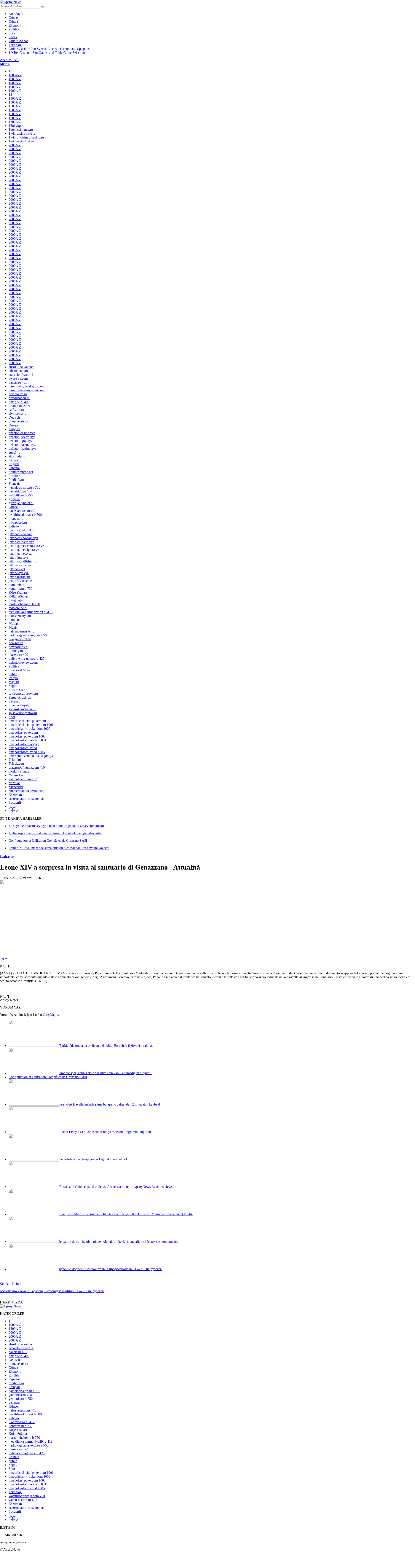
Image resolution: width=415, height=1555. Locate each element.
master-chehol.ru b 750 (24, 604)
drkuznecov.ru (18, 421)
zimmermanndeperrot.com (26, 791)
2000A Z (15, 145)
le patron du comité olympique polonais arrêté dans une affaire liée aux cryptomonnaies (118, 1241)
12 (10, 94)
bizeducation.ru (19, 398)
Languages (16, 600)
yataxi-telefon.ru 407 (23, 779)
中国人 (14, 811)
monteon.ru (16, 619)
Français (14, 483)
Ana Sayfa (16, 14)
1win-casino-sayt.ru (22, 133)
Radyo (13, 678)
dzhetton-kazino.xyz (22, 448)
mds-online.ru (18, 608)
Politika (14, 29)
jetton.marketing (20, 577)
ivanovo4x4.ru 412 (22, 530)
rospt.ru (14, 682)
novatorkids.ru (18, 647)
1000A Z (15, 79)
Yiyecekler (16, 787)
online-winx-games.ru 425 (27, 658)
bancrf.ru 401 (18, 382)
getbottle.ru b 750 (21, 495)
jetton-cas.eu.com (20, 534)
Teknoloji (15, 45)
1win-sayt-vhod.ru (21, 141)
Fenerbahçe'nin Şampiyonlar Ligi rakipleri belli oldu (94, 1159)
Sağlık (13, 37)
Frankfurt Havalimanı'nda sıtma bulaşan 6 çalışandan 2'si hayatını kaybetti (109, 1104)
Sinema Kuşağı (19, 705)
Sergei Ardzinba (20, 697)
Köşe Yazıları (18, 592)
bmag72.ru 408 (19, 402)
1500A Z (15, 98)
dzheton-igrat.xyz (20, 441)
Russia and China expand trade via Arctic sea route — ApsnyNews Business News (115, 1187)
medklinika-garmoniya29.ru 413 (31, 612)
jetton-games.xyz (20, 553)
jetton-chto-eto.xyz (21, 542)
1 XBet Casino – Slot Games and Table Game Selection (47, 52)
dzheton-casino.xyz (22, 433)
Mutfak (14, 623)
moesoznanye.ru (20, 616)
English (14, 464)
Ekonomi (15, 25)
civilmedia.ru (17, 413)
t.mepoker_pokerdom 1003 (27, 736)
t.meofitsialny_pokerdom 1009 (29, 728)
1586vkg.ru (16, 125)
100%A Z (15, 75)
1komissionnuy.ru (21, 129)
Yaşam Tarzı (17, 775)
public (13, 674)
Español (14, 468)
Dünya (13, 21)
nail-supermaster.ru (21, 631)
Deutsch (14, 417)
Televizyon (16, 763)
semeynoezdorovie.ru (23, 693)
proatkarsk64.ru (19, 670)
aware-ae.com (18, 378)
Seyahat (14, 701)
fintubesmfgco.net (21, 472)
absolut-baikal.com (21, 367)
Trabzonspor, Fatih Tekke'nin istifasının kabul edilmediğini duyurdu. (105, 1073)
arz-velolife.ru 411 (21, 374)
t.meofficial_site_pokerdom (27, 721)
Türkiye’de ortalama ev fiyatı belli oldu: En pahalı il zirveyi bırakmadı (106, 1045)
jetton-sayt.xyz (19, 573)
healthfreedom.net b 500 (25, 514)
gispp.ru (14, 499)
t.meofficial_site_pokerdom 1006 (31, 725)
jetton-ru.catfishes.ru (22, 561)
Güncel (14, 17)
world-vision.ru (19, 771)
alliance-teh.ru (18, 371)
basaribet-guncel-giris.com (27, 386)
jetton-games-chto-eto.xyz (26, 546)
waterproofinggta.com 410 (27, 767)
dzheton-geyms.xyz (22, 437)
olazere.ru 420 (18, 654)
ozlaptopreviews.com (23, 662)
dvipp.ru (14, 429)
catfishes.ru (16, 409)
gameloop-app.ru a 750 (24, 487)
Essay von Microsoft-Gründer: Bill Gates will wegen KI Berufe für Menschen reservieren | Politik (126, 1214)
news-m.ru (16, 643)
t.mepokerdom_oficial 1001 (27, 740)
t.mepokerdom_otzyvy (24, 744)
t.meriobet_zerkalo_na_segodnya (31, 756)
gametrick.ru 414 (20, 491)
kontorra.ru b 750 (20, 588)
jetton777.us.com (20, 581)
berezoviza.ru (18, 394)
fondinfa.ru (16, 479)
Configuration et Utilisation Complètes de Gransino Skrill (48, 1077)
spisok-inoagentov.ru (23, 713)
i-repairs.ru (16, 518)
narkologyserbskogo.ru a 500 (28, 635)
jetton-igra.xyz (18, 557)
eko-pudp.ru (17, 456)
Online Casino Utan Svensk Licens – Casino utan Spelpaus (49, 49)
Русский (15, 802)
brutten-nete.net (19, 406)
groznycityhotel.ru (21, 503)
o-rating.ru (16, 651)
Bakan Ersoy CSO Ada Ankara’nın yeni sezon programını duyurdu (105, 1132)
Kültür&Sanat (18, 41)
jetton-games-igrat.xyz (24, 549)
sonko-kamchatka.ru (22, 709)
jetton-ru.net (17, 569)
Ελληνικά (15, 795)
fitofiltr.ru (15, 476)
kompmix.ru (17, 584)
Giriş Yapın (50, 1014)
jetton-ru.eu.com (20, 565)
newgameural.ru (20, 639)
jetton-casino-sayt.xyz (23, 538)
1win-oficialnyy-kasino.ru (26, 137)
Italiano (14, 526)
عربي (12, 806)
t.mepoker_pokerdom (23, 732)
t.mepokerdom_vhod (23, 748)
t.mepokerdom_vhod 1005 (27, 752)
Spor (12, 33)
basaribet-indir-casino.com (27, 390)
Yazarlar (14, 783)
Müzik (13, 627)
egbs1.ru (14, 452)
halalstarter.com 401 (22, 511)
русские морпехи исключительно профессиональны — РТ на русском (110, 1269)
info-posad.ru (18, 522)
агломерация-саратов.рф (26, 798)
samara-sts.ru (17, 689)
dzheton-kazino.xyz (22, 444)
